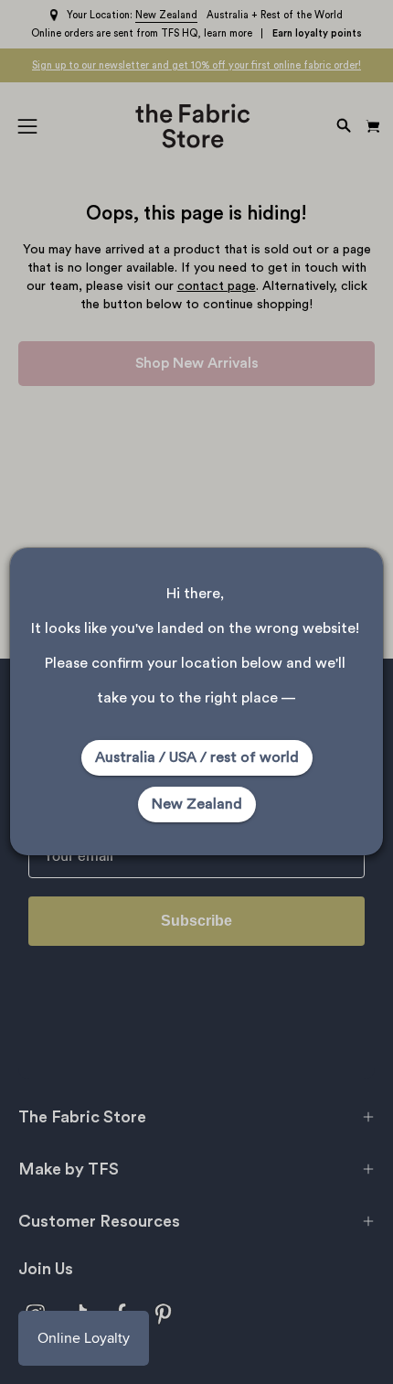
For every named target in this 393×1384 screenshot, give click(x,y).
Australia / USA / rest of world (197, 757)
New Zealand (197, 804)
